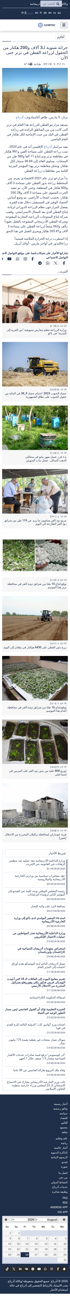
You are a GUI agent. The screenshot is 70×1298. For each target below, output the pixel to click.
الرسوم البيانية (59, 1157)
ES (36, 12)
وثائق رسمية (60, 1108)
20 (36, 1249)
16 (9, 1243)
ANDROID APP (58, 1207)
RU (54, 12)
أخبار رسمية (60, 1104)
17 (65, 1249)
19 (46, 1249)
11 (55, 1243)
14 (26, 1243)
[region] (36, 975)
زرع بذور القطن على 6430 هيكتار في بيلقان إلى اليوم (35, 647)
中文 (24, 12)
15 (18, 1243)
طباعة (37, 64)
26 (46, 1254)
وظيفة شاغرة (59, 1191)
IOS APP (62, 1212)
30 (9, 1254)
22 (18, 1249)
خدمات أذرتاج (59, 1187)
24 (65, 1254)
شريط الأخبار (57, 853)
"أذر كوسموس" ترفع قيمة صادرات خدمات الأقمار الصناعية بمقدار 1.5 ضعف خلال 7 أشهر (36, 1056)
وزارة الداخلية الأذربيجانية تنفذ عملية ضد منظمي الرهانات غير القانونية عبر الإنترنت (37, 862)
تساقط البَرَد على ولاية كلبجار (48, 906)
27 (36, 1254)
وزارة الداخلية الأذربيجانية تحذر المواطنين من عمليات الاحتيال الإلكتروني (39, 934)
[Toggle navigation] (62, 25)
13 (36, 1243)
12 (46, 1243)
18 (54, 1249)
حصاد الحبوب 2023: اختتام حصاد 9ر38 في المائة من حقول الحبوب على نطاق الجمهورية (35, 395)
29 (18, 1254)
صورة (64, 1166)
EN (50, 12)
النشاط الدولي (59, 1182)
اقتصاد (63, 1118)
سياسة (63, 1113)
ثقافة (64, 1132)
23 (9, 1249)
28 (26, 1254)
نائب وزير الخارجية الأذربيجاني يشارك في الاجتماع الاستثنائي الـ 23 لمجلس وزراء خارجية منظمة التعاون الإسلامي (36, 1085)
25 (54, 1254)
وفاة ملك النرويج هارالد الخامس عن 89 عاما (39, 1070)
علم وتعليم (61, 1138)
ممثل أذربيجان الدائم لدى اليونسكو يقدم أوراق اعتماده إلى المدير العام (38, 965)
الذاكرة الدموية (59, 1152)
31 (65, 1260)
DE (45, 12)
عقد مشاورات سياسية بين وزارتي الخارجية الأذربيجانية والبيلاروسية (40, 877)
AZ (59, 12)
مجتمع (63, 1127)
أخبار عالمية (60, 1147)
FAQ (65, 1197)
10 (65, 1243)
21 (26, 1249)
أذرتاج (20, 117)
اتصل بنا (63, 1173)
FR (41, 12)
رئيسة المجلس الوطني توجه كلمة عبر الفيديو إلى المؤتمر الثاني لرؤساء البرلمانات (36, 892)
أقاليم (60, 37)
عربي (30, 12)
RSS (65, 1202)
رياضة (64, 1143)
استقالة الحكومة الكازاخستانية (47, 997)
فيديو (64, 1162)
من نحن (63, 1177)
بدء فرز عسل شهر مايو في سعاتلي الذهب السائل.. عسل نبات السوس (45, 458)
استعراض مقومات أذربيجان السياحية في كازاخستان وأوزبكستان (41, 950)
